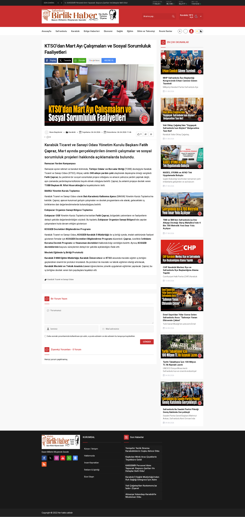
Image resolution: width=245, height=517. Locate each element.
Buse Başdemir (55, 132)
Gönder (82, 60)
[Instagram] (56, 458)
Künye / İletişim (91, 449)
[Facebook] (44, 458)
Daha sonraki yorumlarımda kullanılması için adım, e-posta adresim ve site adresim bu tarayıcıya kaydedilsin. (91, 336)
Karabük (72, 132)
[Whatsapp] (69, 458)
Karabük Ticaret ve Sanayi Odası (60, 279)
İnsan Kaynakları (91, 463)
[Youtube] (62, 458)
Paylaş (53, 60)
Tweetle (67, 60)
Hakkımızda (89, 456)
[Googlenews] (75, 458)
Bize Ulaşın (89, 477)
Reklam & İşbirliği (91, 470)
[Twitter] (50, 458)
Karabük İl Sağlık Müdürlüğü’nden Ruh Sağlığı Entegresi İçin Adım (93, 3)
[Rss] (44, 464)
